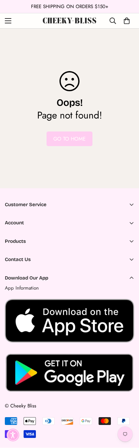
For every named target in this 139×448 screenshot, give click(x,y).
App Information (22, 288)
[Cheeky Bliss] (69, 20)
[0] (126, 20)
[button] (12, 435)
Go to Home (69, 139)
